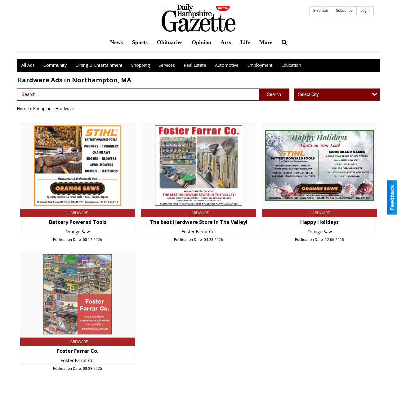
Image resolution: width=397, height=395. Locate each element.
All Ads (28, 65)
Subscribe (344, 10)
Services (166, 65)
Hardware (65, 108)
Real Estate (195, 65)
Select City (308, 94)
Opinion (201, 42)
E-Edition (320, 10)
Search (274, 94)
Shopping (140, 65)
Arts (226, 42)
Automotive (227, 65)
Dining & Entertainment (99, 65)
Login (365, 10)
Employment (260, 65)
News (116, 42)
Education (291, 65)
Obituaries (169, 42)
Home (23, 108)
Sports (140, 42)
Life (245, 42)
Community (55, 65)
